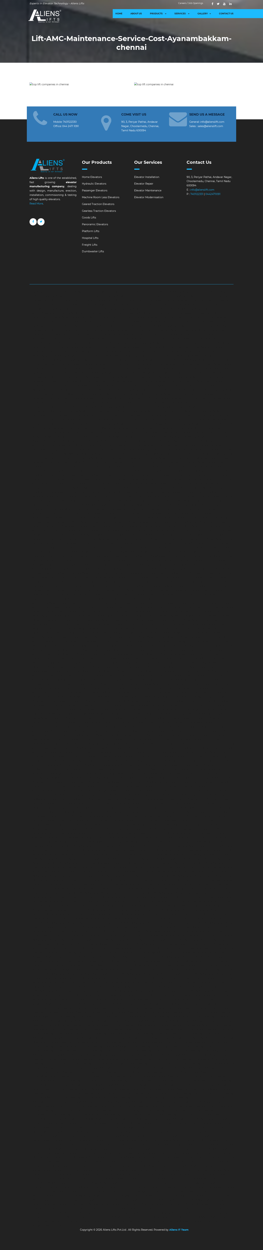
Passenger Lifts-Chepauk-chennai (183, 1029)
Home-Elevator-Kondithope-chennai (77, 1187)
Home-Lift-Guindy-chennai (177, 1161)
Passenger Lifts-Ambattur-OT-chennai (194, 1012)
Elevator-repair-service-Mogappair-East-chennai (191, 504)
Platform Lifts (90, 231)
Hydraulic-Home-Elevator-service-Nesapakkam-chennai (66, 385)
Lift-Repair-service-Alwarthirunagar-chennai (133, 705)
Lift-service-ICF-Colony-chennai (173, 598)
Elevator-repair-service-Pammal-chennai (128, 534)
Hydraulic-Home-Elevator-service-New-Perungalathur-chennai (141, 385)
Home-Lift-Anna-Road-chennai (163, 1131)
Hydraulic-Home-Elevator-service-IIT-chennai (150, 334)
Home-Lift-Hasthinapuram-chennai (65, 1165)
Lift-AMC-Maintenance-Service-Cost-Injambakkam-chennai (163, 905)
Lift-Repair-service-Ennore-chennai (84, 739)
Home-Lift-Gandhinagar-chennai (126, 1157)
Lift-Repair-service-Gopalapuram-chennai (195, 743)
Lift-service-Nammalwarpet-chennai (54, 632)
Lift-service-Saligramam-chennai (203, 675)
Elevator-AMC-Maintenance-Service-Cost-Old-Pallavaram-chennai (106, 956)
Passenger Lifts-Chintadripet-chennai (119, 1033)
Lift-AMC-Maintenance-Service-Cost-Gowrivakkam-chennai (183, 892)
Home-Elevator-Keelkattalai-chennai (65, 1178)
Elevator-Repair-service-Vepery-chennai (109, 820)
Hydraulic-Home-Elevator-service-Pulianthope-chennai (173, 411)
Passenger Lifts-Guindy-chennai (209, 1050)
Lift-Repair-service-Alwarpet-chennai (82, 705)
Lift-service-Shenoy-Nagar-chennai (177, 679)
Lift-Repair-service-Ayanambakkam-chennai (175, 718)
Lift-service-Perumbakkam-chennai (108, 658)
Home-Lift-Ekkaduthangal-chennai (134, 1153)
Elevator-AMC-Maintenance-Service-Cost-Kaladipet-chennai (69, 914)
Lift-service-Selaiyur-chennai (97, 679)
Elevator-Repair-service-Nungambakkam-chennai (99, 790)
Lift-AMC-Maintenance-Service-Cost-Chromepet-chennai (129, 875)
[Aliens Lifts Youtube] (224, 4)
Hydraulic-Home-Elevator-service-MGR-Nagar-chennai (198, 364)
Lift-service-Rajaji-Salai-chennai (186, 667)
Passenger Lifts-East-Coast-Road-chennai (196, 1037)
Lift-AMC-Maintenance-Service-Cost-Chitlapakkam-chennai (113, 871)
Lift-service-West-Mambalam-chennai (106, 696)
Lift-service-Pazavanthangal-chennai (122, 654)
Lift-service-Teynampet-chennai (122, 688)
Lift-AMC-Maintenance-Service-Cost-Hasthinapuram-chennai (148, 901)
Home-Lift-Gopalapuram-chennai (215, 1157)
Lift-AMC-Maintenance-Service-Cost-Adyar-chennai (109, 829)
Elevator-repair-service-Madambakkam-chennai (151, 483)
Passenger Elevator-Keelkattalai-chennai (178, 1067)
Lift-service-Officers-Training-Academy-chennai (79, 645)
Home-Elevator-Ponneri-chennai (76, 1208)
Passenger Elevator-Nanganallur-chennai (92, 1089)
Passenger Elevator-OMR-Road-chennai (57, 1093)
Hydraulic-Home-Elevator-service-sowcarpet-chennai (163, 440)
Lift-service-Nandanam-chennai (202, 632)
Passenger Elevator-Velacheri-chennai (188, 1114)
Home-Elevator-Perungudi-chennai (187, 1204)
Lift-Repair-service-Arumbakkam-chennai (181, 713)
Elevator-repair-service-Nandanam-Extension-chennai (152, 517)
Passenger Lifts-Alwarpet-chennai (53, 1012)
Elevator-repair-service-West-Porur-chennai (92, 594)
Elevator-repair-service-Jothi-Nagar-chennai (189, 470)
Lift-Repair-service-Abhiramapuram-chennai (198, 696)
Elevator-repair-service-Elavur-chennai (162, 466)
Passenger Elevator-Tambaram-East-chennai (165, 1106)
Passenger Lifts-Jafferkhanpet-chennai (156, 1059)
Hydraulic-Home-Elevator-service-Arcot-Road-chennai (100, 313)
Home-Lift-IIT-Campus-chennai (106, 1165)
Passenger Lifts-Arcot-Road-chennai (72, 1020)
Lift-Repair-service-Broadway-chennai (189, 722)
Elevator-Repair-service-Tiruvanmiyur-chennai (123, 812)
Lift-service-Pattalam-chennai (79, 654)
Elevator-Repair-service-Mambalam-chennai (161, 782)
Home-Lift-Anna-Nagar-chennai (124, 1131)
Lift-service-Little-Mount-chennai (213, 607)
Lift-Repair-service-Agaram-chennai (144, 701)
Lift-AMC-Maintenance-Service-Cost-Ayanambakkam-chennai (191, 854)
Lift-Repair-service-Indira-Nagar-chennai (203, 752)
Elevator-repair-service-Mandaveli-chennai (104, 492)
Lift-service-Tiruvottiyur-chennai (142, 692)
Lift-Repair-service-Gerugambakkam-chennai (140, 743)
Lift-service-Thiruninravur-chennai (203, 688)
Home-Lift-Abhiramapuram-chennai (54, 1123)
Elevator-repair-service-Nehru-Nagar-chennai (71, 522)
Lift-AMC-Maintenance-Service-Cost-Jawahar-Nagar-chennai (191, 910)
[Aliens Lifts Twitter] (218, 4)
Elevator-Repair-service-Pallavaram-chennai (158, 790)
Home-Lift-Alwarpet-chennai (82, 1127)
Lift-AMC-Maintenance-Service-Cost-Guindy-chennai (201, 897)
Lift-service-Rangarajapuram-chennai (167, 671)
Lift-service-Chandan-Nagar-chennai (142, 594)
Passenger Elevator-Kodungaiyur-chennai (140, 1076)
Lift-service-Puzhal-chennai (94, 667)
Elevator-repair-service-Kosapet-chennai (102, 475)
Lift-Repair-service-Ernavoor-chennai (129, 739)
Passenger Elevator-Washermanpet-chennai (199, 1118)
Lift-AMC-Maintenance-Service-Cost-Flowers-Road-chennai (86, 888)
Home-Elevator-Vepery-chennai (137, 1221)
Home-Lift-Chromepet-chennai (170, 1148)
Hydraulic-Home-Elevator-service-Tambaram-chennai (175, 445)
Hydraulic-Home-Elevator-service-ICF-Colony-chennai (88, 334)
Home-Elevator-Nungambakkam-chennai (128, 1195)
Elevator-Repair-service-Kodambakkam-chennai (165, 773)
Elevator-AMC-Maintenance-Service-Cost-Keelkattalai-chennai (150, 922)
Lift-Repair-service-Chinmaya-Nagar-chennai (192, 726)
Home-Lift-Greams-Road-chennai (95, 1161)
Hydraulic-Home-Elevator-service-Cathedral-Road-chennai (79, 330)
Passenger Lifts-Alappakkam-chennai (206, 1008)
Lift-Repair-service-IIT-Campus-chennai (153, 752)
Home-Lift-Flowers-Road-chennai (84, 1157)
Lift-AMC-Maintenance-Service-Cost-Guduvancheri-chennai (131, 897)
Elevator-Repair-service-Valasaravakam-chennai (144, 816)
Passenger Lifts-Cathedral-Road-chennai (136, 1029)
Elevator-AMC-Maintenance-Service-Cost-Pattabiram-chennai (176, 978)
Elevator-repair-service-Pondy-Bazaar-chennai (120, 543)
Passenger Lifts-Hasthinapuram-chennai (109, 1054)
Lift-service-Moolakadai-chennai (130, 628)
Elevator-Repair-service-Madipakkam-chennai (105, 782)
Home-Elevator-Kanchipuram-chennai (66, 1174)
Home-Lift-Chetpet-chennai (130, 1144)
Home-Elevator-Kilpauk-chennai (197, 1178)
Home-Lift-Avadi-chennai (193, 1135)
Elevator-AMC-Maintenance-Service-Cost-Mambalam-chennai (160, 944)
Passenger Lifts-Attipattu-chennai (213, 1020)
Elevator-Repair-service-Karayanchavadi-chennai (102, 765)
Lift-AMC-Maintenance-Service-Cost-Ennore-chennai (75, 884)
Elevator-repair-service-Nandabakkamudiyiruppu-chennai (153, 513)
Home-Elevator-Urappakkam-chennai (109, 1216)
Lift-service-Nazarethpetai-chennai (101, 637)
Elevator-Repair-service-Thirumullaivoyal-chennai (63, 812)
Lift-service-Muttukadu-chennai (212, 628)
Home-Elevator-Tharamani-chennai (116, 1212)
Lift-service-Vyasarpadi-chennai (62, 696)
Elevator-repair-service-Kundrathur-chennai (187, 479)
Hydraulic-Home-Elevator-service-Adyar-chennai (81, 295)
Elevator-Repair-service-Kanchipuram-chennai (185, 760)
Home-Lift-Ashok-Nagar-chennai (120, 1135)
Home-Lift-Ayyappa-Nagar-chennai (126, 1140)
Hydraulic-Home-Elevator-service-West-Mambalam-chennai (191, 458)
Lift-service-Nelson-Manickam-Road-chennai (193, 637)
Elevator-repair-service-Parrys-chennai (178, 534)
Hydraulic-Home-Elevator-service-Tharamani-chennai (112, 449)
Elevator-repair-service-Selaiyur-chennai (160, 568)
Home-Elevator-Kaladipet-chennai (170, 1170)
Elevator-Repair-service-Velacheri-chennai (58, 820)
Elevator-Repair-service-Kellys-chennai (142, 769)
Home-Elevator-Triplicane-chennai (64, 1216)
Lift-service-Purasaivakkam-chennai (54, 667)
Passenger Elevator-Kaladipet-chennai (56, 1063)
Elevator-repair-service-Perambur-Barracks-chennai (87, 539)
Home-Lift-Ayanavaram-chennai (84, 1140)
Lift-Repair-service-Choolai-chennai (143, 731)
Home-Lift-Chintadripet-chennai (214, 1144)
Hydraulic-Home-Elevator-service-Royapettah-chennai (151, 428)
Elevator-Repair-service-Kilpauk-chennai (191, 769)
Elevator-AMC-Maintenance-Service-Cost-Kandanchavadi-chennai (108, 918)
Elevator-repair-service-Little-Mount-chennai (92, 483)
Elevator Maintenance (147, 190)
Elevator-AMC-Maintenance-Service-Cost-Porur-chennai (103, 978)
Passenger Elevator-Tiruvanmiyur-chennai (126, 1110)
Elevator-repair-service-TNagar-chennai (67, 590)
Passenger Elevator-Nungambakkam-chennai (146, 1089)
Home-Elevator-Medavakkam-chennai (184, 1191)
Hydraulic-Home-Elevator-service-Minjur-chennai (62, 368)
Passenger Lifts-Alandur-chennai (162, 1008)
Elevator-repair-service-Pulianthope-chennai (153, 547)
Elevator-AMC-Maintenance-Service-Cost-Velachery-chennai (174, 995)
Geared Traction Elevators (98, 204)
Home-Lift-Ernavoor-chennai (209, 1153)
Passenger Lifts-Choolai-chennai (212, 1033)
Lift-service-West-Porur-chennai (150, 696)
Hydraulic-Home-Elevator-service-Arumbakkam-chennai (170, 313)
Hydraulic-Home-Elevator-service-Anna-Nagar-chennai (162, 308)
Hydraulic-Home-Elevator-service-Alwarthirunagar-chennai (79, 304)
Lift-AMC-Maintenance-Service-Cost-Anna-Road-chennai (100, 846)
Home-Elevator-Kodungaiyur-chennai (191, 1182)
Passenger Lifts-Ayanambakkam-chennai (96, 1025)
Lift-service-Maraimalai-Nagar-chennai (96, 620)
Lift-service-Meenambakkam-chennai (144, 620)
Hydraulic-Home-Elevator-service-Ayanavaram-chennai (66, 325)
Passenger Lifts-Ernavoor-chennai (172, 1042)
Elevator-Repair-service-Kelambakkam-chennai (87, 769)
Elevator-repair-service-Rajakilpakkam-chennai (150, 556)
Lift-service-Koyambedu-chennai (94, 607)
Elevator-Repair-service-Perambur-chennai (202, 799)
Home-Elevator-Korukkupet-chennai (165, 1187)
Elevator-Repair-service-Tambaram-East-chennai (202, 807)
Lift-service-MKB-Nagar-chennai (157, 624)
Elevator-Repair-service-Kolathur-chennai (85, 777)
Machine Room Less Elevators (100, 197)
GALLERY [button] (203, 13)
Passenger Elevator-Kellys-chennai (83, 1072)
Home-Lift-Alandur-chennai (205, 1123)
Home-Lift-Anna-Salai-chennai (202, 1131)
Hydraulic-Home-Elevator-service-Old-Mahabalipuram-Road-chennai (177, 389)
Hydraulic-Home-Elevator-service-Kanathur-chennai (180, 342)
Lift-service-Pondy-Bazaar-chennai (152, 658)
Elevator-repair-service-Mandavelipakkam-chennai (163, 492)
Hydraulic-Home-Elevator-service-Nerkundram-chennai (188, 381)
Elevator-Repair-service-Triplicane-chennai (179, 812)
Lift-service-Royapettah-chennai (84, 675)
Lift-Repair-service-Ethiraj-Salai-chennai (177, 739)
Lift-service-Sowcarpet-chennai (105, 684)
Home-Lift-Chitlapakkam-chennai (53, 1148)
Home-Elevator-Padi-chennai (156, 1199)
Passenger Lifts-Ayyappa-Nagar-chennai (195, 1025)
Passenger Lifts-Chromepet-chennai (103, 1037)
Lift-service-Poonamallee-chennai (196, 658)
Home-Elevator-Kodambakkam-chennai (143, 1182)
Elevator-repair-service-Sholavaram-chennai (128, 573)
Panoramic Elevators (95, 224)
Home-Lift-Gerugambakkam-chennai (170, 1157)
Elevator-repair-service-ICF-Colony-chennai (91, 470)
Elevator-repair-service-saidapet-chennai (190, 564)
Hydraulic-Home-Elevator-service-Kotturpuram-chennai (95, 338)
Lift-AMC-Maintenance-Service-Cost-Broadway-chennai (85, 863)
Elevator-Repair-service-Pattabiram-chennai (144, 807)
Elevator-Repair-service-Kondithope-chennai (139, 777)
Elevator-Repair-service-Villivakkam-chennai (162, 820)
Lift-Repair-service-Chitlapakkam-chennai (95, 731)
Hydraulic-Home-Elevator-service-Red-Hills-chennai (84, 428)
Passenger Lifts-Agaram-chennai (120, 1008)
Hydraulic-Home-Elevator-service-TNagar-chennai (190, 453)
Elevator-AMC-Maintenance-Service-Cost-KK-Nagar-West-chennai (130, 931)
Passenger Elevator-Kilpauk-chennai (128, 1072)
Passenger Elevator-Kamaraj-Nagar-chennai (108, 1063)
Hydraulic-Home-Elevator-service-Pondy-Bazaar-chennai (78, 406)
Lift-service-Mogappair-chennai (196, 624)
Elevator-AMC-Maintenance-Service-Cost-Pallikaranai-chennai (81, 965)
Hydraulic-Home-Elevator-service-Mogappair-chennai (196, 368)
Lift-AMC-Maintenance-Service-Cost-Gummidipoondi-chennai (70, 901)
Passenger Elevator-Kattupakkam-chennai (125, 1067)
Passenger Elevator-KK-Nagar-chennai (175, 1072)
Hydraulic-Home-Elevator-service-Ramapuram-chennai (77, 423)
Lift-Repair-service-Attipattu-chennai (83, 718)
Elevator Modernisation (148, 197)
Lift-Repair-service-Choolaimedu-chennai (191, 731)
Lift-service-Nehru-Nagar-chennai (144, 637)
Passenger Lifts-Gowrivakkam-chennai (67, 1050)
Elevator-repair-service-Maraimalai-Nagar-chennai (140, 496)
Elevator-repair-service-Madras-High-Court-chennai (75, 487)
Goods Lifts (89, 217)
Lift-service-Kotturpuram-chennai (209, 603)
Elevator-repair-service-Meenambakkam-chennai (203, 496)
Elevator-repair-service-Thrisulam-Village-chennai (153, 586)
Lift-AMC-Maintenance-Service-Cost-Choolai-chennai (183, 871)
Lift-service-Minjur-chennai (119, 624)
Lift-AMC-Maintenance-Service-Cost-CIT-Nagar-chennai (199, 875)
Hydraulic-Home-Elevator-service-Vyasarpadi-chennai (120, 458)
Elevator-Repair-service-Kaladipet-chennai (69, 760)
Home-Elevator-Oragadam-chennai (72, 1199)
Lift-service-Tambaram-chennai (82, 688)
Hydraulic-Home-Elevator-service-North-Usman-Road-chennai (95, 389)
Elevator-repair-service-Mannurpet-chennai (82, 496)
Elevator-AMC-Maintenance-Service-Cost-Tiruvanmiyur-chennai (104, 986)
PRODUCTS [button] (156, 13)
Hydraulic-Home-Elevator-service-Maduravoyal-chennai (144, 351)
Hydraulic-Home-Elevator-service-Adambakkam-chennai (142, 291)
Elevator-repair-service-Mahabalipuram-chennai (194, 487)
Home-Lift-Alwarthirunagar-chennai (123, 1127)
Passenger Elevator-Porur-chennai (64, 1106)
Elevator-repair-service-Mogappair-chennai (133, 504)
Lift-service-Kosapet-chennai (127, 603)
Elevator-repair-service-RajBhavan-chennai (206, 556)
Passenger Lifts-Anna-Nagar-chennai (135, 1016)
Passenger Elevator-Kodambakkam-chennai (86, 1076)
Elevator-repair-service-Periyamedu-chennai (148, 539)
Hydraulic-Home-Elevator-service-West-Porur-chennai (66, 462)
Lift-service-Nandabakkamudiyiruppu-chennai (106, 632)
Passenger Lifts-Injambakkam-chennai (56, 1059)
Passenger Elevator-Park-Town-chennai (93, 1097)
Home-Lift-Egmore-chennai (95, 1153)
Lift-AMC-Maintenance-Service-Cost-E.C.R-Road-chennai (67, 880)
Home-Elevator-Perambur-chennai (142, 1204)
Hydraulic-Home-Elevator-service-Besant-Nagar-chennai (137, 325)
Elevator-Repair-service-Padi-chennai (174, 794)
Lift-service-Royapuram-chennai (125, 675)
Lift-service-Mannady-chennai (212, 615)
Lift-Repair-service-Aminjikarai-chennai (84, 709)
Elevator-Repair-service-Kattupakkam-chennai (162, 765)
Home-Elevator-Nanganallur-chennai (78, 1195)
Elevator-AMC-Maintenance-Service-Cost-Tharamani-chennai (135, 982)
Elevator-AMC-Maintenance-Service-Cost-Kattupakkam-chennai (72, 922)
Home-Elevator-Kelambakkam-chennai (113, 1178)
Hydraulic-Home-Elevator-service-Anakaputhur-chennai (92, 308)
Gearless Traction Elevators (99, 211)
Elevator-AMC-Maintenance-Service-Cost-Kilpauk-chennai (175, 927)
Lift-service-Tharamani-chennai (162, 688)
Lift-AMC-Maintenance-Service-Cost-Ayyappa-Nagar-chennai (137, 858)
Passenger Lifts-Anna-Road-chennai (181, 1016)
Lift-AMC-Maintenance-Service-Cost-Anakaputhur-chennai (154, 841)
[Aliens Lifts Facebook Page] (212, 4)
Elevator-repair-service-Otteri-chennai (166, 530)
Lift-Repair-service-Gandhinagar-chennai (86, 743)
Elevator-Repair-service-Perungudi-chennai (59, 803)
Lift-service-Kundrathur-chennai (135, 607)
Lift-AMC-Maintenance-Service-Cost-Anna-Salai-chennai (170, 846)
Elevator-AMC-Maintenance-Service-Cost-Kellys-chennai (103, 927)
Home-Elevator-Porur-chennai (172, 1208)
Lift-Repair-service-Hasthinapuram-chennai (101, 752)
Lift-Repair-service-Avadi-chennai (127, 718)
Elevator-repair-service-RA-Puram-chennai (176, 560)
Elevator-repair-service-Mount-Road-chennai (165, 509)
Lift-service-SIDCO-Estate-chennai (64, 684)
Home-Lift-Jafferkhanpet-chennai (83, 1170)
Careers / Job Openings (190, 3)
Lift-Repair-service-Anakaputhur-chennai (135, 709)
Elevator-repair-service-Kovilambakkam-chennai (73, 479)
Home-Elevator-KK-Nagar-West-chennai (92, 1182)
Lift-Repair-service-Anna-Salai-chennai (81, 713)
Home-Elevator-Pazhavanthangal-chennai (94, 1204)
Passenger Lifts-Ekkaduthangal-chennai (85, 1042)
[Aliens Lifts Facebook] (33, 224)
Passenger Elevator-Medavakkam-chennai (188, 1084)
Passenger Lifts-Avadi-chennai (51, 1025)
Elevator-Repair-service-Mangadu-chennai (69, 786)
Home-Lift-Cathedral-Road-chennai (54, 1144)
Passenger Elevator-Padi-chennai (201, 1093)
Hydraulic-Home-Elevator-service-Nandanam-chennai (149, 377)
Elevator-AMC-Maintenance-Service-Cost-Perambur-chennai (119, 969)
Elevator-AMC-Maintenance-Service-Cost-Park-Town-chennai (158, 965)
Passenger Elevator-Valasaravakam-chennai (137, 1114)
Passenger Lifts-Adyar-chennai (80, 1008)
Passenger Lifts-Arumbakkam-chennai (119, 1020)
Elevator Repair (143, 183)
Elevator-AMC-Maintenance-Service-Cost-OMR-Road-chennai (185, 956)
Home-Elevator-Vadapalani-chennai (156, 1216)
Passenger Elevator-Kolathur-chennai (190, 1076)
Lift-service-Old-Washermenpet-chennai (86, 650)
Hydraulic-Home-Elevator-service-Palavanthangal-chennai (68, 398)
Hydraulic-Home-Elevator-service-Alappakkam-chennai (141, 300)
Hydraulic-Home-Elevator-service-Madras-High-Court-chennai (70, 351)
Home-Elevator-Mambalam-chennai (54, 1191)
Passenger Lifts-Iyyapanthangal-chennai (106, 1059)
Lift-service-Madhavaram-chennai (99, 611)
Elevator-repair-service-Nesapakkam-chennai (60, 526)
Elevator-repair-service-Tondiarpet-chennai (119, 590)
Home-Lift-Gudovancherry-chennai (138, 1161)
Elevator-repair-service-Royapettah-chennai (82, 564)
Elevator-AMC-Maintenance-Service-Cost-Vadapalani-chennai (138, 991)
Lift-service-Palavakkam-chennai (166, 650)
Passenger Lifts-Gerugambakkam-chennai (165, 1046)
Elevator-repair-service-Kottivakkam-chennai (156, 475)
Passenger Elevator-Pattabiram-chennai (111, 1106)
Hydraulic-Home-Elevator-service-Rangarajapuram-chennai (149, 423)
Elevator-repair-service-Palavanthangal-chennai (72, 534)
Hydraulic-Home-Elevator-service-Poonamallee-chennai (149, 406)
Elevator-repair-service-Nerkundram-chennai (198, 522)
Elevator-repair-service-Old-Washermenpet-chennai (109, 530)
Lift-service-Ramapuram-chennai (122, 671)
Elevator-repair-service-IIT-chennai (139, 470)
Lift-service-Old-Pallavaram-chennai (191, 645)
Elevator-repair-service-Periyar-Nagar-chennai (205, 539)
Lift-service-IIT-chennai (208, 598)
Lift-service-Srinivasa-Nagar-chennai (148, 684)
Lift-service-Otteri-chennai (128, 650)
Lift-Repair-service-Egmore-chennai (186, 735)
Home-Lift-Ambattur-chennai (164, 1127)
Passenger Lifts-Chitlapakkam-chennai (167, 1033)
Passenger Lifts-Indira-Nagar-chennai (204, 1054)
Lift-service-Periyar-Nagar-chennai (64, 658)
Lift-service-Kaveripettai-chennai (88, 603)
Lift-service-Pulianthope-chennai (131, 662)
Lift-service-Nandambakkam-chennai (159, 632)
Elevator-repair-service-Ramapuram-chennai (60, 560)
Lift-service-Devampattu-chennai (187, 594)
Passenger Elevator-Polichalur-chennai (106, 1101)
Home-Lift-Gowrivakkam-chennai (53, 1161)
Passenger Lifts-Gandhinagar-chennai (114, 1046)
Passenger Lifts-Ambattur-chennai (148, 1012)
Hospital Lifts (90, 238)
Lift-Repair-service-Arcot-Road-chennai (130, 713)
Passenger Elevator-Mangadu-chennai (138, 1084)
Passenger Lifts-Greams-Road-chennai (116, 1050)
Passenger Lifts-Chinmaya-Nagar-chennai (69, 1033)
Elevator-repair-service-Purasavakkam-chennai (120, 551)
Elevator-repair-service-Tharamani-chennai (178, 581)
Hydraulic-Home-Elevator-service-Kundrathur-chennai (113, 342)
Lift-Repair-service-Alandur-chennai (189, 701)
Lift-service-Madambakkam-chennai (54, 611)
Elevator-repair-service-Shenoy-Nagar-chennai (72, 573)
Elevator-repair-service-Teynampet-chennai (124, 581)
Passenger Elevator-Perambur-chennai (201, 1097)
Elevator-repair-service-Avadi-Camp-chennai (128, 462)
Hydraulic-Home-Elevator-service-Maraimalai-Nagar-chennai (179, 359)
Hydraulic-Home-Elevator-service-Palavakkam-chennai (193, 394)
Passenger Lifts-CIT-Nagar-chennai (148, 1037)
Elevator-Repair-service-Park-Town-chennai (85, 799)
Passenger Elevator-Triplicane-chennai (177, 1110)
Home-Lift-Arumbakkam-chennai (78, 1135)
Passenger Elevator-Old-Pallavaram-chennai (203, 1089)
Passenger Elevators (94, 190)
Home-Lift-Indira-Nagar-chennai (146, 1165)
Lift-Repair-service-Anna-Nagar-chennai (186, 709)
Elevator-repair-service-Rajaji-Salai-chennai (93, 556)
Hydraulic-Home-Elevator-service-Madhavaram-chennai (188, 347)
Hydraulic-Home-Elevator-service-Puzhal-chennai (186, 415)
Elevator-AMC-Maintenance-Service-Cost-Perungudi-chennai (195, 969)
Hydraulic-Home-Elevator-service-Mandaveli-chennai (167, 355)
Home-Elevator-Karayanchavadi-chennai (167, 1174)
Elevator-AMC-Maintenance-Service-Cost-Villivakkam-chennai (124, 999)
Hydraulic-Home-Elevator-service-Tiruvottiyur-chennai (124, 453)
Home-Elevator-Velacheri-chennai (96, 1221)
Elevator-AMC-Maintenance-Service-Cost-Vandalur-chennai (99, 995)
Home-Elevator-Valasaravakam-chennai (203, 1216)
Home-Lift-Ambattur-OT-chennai (204, 1127)
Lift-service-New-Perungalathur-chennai (136, 641)
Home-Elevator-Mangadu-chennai (138, 1191)
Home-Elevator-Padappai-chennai (116, 1199)
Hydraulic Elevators (94, 183)
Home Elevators (92, 177)
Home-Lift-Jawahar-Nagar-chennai (126, 1170)
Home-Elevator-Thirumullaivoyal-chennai (164, 1212)
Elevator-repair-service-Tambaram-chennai (69, 581)
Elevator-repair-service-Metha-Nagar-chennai (60, 500)
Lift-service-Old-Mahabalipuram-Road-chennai (139, 645)
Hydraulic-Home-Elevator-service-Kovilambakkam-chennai (167, 338)
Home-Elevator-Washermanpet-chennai (90, 1225)
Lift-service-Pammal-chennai (205, 650)
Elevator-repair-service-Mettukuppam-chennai (118, 500)
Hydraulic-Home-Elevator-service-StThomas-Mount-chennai (104, 445)
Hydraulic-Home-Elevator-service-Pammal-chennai (137, 398)
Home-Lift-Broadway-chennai (210, 1140)
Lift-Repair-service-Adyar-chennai (100, 701)
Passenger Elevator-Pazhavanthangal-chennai (148, 1097)
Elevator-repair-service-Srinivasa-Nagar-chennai (96, 577)
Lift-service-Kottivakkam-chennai (166, 603)
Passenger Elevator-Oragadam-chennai (107, 1093)
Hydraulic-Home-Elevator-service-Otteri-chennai (128, 394)
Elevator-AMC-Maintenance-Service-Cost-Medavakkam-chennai (183, 948)
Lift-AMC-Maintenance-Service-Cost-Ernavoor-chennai (142, 884)
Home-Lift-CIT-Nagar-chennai (208, 1148)
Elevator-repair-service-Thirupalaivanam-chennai (91, 586)
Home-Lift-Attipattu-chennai (159, 1135)
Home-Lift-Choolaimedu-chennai (129, 1148)
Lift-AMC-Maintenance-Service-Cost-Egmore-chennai (136, 880)
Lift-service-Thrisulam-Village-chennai (98, 692)
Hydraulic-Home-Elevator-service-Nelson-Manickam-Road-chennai (112, 381)
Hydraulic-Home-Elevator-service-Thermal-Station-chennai (182, 449)
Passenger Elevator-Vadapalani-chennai (84, 1114)
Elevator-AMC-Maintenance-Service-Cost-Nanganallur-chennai (135, 952)
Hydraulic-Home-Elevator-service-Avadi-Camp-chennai (180, 317)
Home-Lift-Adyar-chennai (136, 1123)
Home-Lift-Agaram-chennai (170, 1123)
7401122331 (196, 194)
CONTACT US (226, 13)
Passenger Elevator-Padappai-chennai (156, 1093)
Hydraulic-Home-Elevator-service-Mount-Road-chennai (134, 372)
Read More (36, 203)
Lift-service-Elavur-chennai (80, 598)
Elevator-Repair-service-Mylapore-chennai (180, 786)
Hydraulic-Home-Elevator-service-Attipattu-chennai (113, 317)
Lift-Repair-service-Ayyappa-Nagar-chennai (86, 722)
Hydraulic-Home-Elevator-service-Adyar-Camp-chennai (146, 295)
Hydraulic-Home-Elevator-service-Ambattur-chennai (150, 304)
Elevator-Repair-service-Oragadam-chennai (70, 794)
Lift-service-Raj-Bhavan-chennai (82, 671)
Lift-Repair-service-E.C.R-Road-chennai (139, 735)
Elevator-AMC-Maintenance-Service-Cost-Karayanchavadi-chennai (191, 918)
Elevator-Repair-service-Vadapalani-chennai (87, 816)
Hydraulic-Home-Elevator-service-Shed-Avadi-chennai (87, 436)
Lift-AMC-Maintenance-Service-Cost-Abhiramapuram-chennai (163, 824)
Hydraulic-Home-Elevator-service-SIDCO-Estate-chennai (94, 440)
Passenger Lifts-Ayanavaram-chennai (146, 1025)
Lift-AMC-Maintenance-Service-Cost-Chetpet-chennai (94, 867)
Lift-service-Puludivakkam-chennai (209, 662)
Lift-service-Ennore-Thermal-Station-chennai (125, 598)
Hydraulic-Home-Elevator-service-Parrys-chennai (200, 398)
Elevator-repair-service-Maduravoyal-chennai (136, 487)
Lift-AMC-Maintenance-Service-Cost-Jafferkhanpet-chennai (116, 910)
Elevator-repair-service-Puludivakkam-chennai (61, 551)
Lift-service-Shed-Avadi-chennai (135, 679)
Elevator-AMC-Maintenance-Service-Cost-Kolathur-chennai (179, 935)
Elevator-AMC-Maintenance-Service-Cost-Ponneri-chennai (144, 973)
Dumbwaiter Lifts (93, 251)
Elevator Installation (146, 177)
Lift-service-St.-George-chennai (191, 684)
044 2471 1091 (70, 126)
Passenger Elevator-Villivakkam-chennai (89, 1118)
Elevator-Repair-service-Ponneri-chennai (166, 803)
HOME (118, 13)
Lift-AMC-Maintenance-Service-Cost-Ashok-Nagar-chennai (185, 850)
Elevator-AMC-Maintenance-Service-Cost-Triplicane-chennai (182, 986)
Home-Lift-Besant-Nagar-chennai (170, 1140)
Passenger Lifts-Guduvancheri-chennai (164, 1050)
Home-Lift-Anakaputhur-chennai (83, 1131)
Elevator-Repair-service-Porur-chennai (92, 807)
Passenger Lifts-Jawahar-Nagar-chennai (205, 1059)
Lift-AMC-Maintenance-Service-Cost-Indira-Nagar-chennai (90, 905)
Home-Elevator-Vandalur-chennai (53, 1221)
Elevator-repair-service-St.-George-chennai (153, 577)
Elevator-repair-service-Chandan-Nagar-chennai (186, 462)
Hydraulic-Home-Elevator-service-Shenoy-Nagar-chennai (157, 436)
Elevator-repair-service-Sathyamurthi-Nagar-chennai (102, 568)
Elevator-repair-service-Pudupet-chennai (99, 547)
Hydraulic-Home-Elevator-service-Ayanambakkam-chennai (117, 321)
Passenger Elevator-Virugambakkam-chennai (143, 1118)
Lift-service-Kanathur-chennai (174, 607)
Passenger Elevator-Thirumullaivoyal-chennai (71, 1110)
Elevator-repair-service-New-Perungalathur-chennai (121, 526)
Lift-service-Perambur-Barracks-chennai (170, 654)
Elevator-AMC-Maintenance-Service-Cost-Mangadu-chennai (106, 948)
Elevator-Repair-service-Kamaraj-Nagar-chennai (126, 760)
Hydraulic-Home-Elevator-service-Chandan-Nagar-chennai (152, 330)
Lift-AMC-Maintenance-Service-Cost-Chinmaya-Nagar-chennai (167, 867)
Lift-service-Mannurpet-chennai (51, 620)
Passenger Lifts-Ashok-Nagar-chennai (167, 1020)
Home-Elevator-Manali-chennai (97, 1191)
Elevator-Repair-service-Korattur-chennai (194, 777)
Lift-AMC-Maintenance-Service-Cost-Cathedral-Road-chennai (159, 863)
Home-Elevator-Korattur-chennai (121, 1187)
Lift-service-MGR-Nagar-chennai (82, 624)
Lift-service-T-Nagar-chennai (181, 692)
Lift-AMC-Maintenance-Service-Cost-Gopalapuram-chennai (109, 892)
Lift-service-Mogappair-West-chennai (87, 628)
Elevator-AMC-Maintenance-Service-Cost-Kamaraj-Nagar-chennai (148, 914)
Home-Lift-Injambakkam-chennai (188, 1165)
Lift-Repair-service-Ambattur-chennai (184, 705)
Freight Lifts (89, 244)
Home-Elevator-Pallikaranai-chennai (197, 1199)
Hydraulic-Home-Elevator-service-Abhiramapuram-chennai (69, 291)
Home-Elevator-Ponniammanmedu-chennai (125, 1208)
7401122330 (70, 121)
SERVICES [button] (180, 13)
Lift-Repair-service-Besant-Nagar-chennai (139, 722)
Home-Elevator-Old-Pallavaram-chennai (179, 1195)
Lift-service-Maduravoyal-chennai (191, 611)
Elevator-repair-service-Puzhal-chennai (174, 551)
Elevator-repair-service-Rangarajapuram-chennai (119, 560)
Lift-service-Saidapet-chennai (164, 675)
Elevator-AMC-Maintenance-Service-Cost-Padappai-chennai (135, 961)
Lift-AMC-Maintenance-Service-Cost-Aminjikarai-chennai (82, 841)
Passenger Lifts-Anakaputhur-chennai (87, 1016)
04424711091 (212, 194)
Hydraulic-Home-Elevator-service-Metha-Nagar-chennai (129, 364)
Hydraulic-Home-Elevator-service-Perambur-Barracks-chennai (137, 402)
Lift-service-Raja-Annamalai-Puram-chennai (139, 667)
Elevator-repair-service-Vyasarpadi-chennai (173, 590)
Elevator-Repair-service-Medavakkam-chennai (124, 786)
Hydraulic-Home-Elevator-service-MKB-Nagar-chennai (128, 368)
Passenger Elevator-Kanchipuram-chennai (162, 1063)
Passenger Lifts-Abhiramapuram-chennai (173, 1003)
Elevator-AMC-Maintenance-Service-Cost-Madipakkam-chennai (82, 944)
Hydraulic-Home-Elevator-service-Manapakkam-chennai (98, 355)
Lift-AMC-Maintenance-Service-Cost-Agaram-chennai (175, 829)
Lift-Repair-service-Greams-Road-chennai (96, 748)
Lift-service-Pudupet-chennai (92, 662)
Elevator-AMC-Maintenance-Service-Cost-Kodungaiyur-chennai (102, 935)
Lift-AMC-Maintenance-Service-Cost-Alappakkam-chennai (123, 833)
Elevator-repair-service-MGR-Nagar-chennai (175, 500)
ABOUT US (136, 13)
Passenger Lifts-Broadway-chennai (89, 1029)
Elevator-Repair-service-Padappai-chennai (124, 794)
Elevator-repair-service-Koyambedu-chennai (131, 479)
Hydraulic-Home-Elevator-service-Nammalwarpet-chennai (79, 377)
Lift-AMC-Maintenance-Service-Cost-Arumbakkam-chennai (111, 850)
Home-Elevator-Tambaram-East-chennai (68, 1212)
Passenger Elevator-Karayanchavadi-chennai (70, 1067)
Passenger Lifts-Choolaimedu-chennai (56, 1037)
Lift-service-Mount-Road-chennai (171, 628)
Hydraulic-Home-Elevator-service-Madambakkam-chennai (116, 347)
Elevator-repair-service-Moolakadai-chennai (109, 509)
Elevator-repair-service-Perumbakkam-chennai (61, 543)
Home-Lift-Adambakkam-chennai (99, 1123)
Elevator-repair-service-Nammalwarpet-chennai (87, 513)
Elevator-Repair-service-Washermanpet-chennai (95, 824)
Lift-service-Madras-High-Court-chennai (145, 611)
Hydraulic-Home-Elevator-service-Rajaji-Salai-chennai (135, 419)
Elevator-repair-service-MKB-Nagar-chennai (79, 504)
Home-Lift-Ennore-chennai (173, 1153)
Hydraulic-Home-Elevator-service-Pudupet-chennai (106, 411)
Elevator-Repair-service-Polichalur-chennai (113, 803)
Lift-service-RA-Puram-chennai (210, 671)
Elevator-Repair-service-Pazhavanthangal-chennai (144, 799)
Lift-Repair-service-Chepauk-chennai (95, 726)
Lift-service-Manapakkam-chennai (84, 615)
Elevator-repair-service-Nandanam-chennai (91, 517)
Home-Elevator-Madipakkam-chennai (212, 1187)
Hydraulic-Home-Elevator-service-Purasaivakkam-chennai (118, 415)
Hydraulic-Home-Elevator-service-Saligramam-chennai (157, 432)
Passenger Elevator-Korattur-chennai (93, 1080)
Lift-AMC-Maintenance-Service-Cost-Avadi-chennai (120, 854)
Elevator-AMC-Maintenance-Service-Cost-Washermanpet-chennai (106, 1003)
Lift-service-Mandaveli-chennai (125, 615)
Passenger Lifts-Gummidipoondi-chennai (58, 1054)
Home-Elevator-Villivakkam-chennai (179, 1221)
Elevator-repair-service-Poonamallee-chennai (178, 543)
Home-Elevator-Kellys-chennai (157, 1178)
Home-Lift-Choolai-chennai (91, 1148)
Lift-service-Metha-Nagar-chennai (189, 620)
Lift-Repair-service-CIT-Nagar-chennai (91, 735)
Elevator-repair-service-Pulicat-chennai (206, 547)
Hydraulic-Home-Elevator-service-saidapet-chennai (90, 432)
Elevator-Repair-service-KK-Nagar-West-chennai (104, 773)
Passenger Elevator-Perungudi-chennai (56, 1101)
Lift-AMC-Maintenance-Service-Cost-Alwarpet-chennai (193, 833)
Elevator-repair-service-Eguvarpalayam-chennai (107, 466)
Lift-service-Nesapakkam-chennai (90, 641)
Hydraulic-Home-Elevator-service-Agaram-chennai (74, 300)
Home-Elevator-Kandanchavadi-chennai (116, 1174)
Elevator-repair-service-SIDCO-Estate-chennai (185, 573)
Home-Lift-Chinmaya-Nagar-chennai (170, 1144)
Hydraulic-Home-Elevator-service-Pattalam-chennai (64, 402)
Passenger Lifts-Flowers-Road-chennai (67, 1046)
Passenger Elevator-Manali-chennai (91, 1084)
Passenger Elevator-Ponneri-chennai (154, 1101)
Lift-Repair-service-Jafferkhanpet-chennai (159, 756)
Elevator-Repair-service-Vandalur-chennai (201, 816)
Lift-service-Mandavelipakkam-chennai (169, 615)
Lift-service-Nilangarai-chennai (181, 641)
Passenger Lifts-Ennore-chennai (130, 1042)
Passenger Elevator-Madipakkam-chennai (194, 1080)
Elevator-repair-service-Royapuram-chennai (137, 564)
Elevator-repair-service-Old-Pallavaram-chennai (184, 526)
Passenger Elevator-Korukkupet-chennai (142, 1080)
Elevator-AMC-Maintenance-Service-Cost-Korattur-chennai (128, 939)
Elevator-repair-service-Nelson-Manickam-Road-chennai (134, 522)
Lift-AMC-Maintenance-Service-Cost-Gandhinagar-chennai (160, 888)
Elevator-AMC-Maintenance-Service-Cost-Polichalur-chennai (69, 973)
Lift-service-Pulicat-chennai (170, 662)
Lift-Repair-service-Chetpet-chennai (141, 726)
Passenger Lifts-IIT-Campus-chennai (157, 1054)
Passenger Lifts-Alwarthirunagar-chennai (100, 1012)
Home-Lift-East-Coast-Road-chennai (54, 1153)
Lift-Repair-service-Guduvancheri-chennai (149, 748)
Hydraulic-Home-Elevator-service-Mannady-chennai (108, 359)
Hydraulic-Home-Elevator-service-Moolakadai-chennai (66, 372)
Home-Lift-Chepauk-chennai (94, 1144)
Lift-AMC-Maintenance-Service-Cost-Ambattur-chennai (139, 837)
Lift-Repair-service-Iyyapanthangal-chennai (106, 756)
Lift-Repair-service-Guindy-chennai (197, 748)
